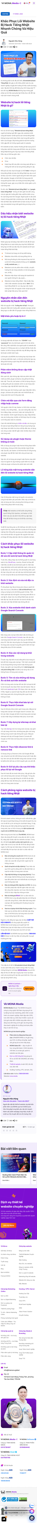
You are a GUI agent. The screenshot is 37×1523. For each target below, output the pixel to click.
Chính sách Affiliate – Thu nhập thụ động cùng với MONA (8, 1323)
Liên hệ (3, 1265)
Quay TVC (22, 1358)
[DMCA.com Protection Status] (23, 1499)
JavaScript (10, 689)
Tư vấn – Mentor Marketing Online (9, 1313)
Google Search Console (15, 637)
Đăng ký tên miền (24, 1251)
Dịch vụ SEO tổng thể (16, 1056)
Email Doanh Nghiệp (25, 1304)
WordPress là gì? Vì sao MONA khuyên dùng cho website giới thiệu (14, 1176)
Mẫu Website (23, 1283)
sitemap (9, 729)
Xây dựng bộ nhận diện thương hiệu (26, 1339)
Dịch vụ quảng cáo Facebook (6, 1304)
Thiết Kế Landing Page (7, 1309)
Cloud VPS (22, 1301)
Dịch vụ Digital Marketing (8, 1299)
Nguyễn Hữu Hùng (10, 1099)
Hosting (5, 14)
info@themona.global (11, 1370)
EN (27, 3)
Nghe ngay (29, 988)
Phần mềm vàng (6, 1356)
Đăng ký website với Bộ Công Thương (26, 1268)
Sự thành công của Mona (8, 1254)
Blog (2, 1269)
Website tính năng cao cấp (27, 1280)
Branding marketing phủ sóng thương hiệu (26, 1344)
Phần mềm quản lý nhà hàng (9, 1352)
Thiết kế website (15, 1064)
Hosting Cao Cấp (24, 1293)
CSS (19, 689)
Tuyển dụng (4, 1261)
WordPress (11, 562)
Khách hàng (4, 1258)
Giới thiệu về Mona (6, 1251)
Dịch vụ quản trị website (26, 1273)
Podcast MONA (5, 1276)
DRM (20, 1308)
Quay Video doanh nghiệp (27, 1349)
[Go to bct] (9, 1499)
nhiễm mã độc (22, 423)
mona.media (13, 1076)
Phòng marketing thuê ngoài (9, 1318)
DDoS (18, 895)
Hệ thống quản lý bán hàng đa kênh (9, 1348)
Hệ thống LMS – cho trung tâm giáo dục (8, 1336)
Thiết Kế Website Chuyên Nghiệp (26, 1255)
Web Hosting (23, 1260)
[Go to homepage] (11, 3)
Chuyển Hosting (24, 1315)
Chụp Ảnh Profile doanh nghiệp (26, 1354)
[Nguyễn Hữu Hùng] (7, 1089)
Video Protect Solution (25, 1311)
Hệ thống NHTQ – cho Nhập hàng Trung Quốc (9, 1342)
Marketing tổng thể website (27, 1276)
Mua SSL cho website (25, 1263)
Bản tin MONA (5, 1272)
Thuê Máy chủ (23, 1297)
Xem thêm (5, 1180)
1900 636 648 (23, 1073)
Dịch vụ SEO (4, 1296)
